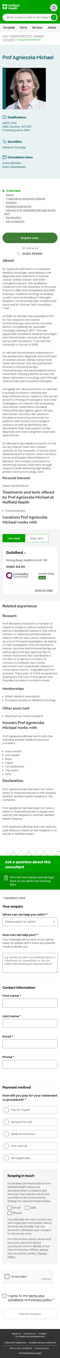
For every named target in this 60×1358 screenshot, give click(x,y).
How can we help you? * (20, 935)
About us (16, 1333)
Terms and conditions (20, 1348)
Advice (52, 27)
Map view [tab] (36, 538)
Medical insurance (23, 1134)
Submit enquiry (30, 1314)
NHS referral (19, 1146)
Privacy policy (42, 1348)
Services (37, 27)
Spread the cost (21, 1122)
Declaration (13, 217)
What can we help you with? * (25, 914)
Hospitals (9, 27)
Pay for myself (20, 1110)
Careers (43, 1333)
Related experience (18, 206)
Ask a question (15, 221)
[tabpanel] (30, 571)
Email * (7, 1036)
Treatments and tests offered (25, 199)
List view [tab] (14, 538)
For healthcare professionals (30, 1336)
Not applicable (20, 1158)
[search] (30, 17)
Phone (17, 1213)
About (10, 195)
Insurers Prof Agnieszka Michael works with (30, 212)
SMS (33, 1208)
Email (16, 1208)
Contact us (30, 1333)
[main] (30, 680)
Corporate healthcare (15, 1342)
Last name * (11, 1016)
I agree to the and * (31, 1298)
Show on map (44, 590)
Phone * (8, 1057)
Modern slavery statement (42, 1342)
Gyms (23, 27)
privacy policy (41, 1300)
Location (11, 202)
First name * (11, 996)
